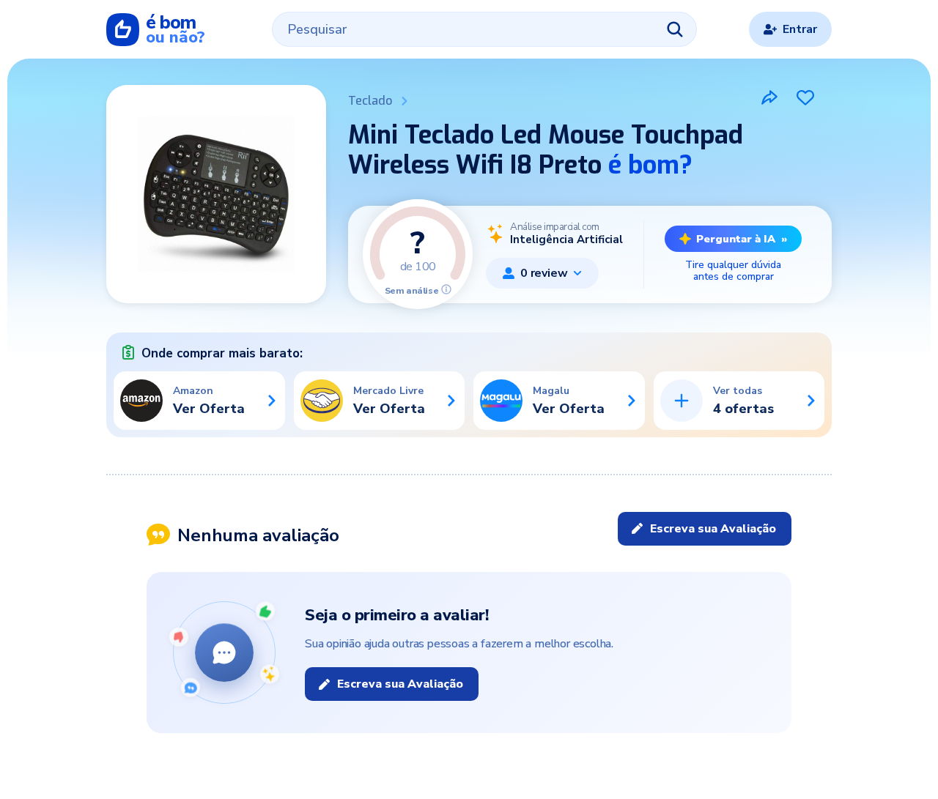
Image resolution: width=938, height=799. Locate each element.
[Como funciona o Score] (446, 289)
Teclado (370, 101)
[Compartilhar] (769, 97)
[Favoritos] (805, 97)
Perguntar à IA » (741, 238)
